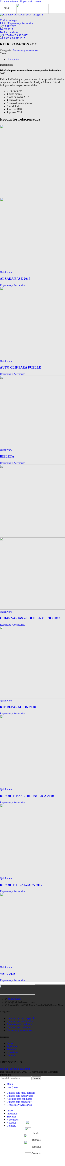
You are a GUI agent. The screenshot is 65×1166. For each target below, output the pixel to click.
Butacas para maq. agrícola (21, 1018)
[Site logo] (32, 13)
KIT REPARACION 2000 (18, 707)
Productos (12, 1046)
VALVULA (7, 973)
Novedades (12, 1052)
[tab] (13, 59)
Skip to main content (31, 1)
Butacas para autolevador (20, 1021)
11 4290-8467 (14, 999)
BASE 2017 (6, 29)
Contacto (11, 1055)
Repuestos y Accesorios (20, 23)
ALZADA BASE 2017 (12, 38)
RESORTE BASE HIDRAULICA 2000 (27, 796)
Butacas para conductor (19, 1027)
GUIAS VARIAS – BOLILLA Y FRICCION (30, 618)
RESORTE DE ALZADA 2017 (21, 885)
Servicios (11, 1049)
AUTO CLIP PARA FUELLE (20, 367)
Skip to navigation (10, 1)
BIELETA (7, 456)
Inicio (3, 23)
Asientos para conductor (19, 1024)
